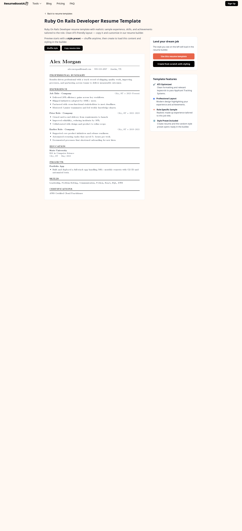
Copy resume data (72, 48)
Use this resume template (174, 56)
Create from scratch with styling (174, 64)
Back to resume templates (59, 13)
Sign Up (231, 3)
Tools (36, 3)
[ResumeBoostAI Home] (16, 3)
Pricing (61, 3)
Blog (49, 3)
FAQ (72, 3)
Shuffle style (52, 48)
